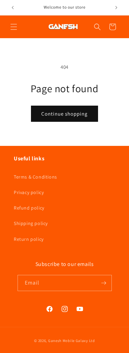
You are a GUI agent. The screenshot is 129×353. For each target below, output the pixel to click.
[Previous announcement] (12, 7)
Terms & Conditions (35, 177)
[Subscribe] (103, 283)
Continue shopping (64, 113)
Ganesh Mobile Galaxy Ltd (71, 340)
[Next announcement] (116, 7)
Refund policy (29, 208)
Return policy (29, 239)
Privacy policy (29, 192)
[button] (13, 26)
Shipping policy (31, 223)
